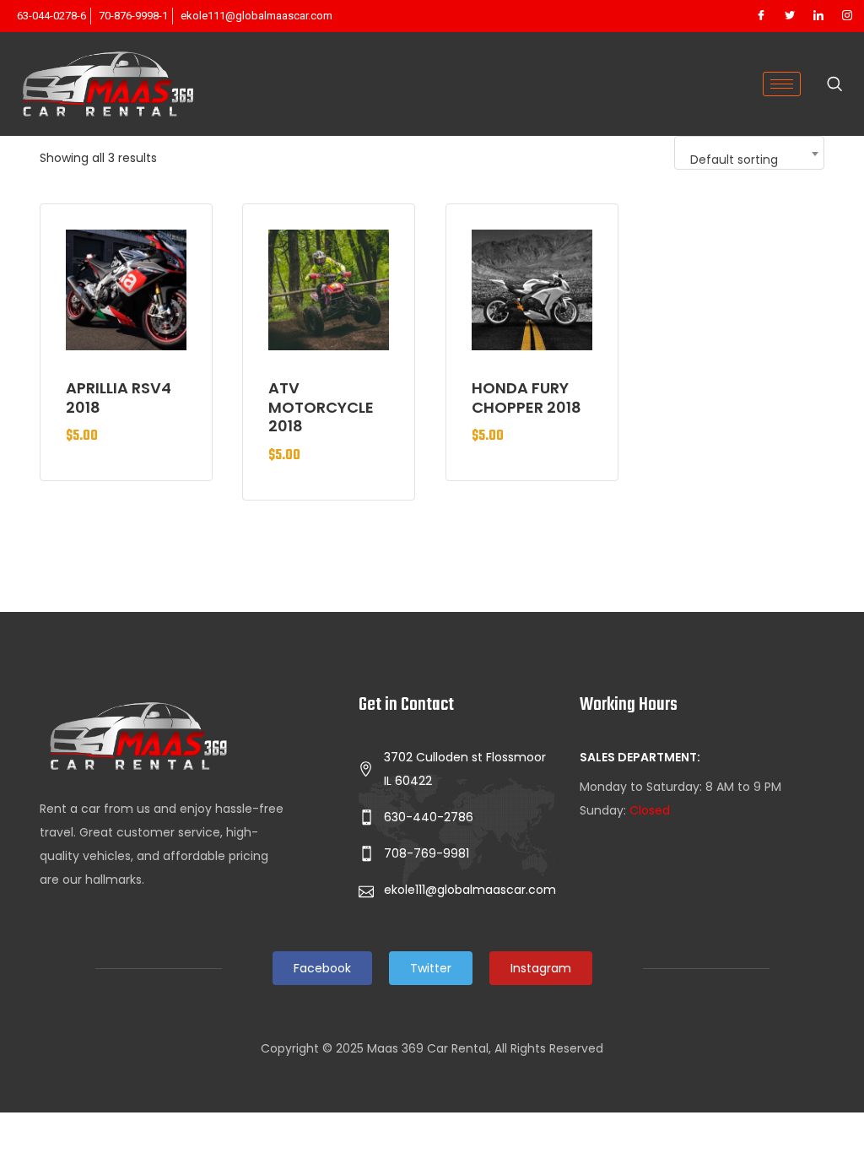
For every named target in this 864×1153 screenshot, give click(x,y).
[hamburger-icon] (782, 84)
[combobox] (749, 153)
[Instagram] (847, 16)
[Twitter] (789, 16)
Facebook (322, 968)
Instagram (540, 968)
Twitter (430, 968)
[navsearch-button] (834, 85)
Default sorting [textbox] (734, 159)
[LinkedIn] (818, 16)
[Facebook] (761, 16)
